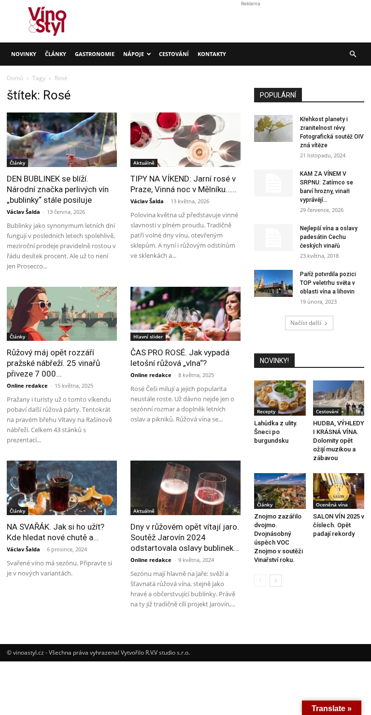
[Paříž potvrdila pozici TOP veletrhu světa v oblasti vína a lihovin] (273, 283)
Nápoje (133, 53)
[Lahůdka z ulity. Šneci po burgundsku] (280, 398)
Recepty (266, 411)
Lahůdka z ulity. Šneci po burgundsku (276, 432)
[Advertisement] (185, 138)
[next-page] (276, 581)
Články (55, 53)
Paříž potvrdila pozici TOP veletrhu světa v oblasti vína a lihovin (328, 283)
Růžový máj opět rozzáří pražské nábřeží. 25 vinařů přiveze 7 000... (53, 363)
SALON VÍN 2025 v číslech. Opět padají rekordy (338, 525)
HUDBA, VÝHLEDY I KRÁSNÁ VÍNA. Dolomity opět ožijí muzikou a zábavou (338, 441)
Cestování (174, 53)
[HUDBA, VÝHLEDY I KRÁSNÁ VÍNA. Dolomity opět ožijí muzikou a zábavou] (339, 398)
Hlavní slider (148, 336)
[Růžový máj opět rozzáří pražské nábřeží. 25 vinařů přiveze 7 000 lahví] (62, 314)
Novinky (23, 53)
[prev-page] (260, 581)
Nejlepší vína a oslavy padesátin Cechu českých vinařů (328, 237)
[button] (352, 54)
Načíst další (305, 323)
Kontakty (212, 53)
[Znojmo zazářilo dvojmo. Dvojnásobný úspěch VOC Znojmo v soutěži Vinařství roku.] (280, 490)
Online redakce (27, 385)
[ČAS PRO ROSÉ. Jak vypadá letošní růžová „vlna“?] (185, 314)
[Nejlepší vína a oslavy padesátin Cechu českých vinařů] (273, 237)
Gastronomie (94, 53)
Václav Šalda (23, 211)
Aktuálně (144, 510)
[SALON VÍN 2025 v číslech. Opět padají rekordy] (339, 490)
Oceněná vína (332, 504)
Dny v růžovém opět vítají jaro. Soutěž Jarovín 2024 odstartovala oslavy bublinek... (184, 537)
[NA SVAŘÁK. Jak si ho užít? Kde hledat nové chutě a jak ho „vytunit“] (62, 488)
